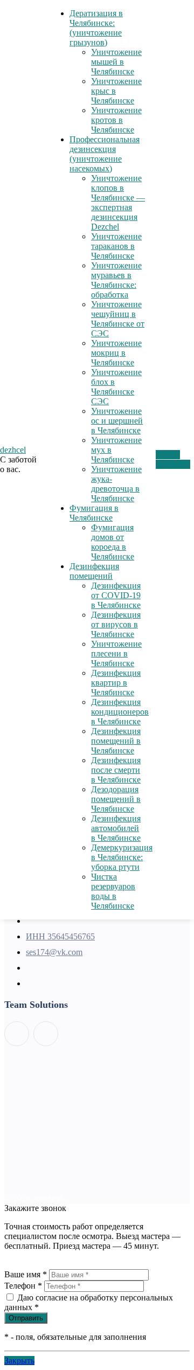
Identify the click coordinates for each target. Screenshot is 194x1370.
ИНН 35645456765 (60, 936)
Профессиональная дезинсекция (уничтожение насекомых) (105, 154)
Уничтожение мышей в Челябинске (116, 61)
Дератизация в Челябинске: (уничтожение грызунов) (96, 28)
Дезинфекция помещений (94, 571)
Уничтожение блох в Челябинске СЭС (116, 387)
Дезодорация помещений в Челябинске (116, 799)
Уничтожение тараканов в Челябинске (116, 246)
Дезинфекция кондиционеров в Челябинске (120, 711)
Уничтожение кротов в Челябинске (116, 120)
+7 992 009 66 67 (173, 459)
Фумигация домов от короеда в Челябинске (112, 542)
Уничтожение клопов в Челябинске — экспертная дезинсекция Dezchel (118, 202)
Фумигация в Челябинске (94, 512)
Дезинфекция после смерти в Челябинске (116, 770)
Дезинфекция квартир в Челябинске (116, 682)
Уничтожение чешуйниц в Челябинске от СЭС (117, 319)
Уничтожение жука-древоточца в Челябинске (116, 484)
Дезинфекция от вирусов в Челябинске (116, 624)
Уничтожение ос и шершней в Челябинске (117, 420)
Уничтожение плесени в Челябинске (116, 653)
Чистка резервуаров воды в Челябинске (113, 891)
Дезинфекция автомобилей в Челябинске (116, 828)
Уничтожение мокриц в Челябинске (116, 352)
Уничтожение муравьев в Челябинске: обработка (116, 280)
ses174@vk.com (54, 952)
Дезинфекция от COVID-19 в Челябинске (116, 595)
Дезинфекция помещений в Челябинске (116, 740)
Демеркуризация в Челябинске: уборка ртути (122, 857)
